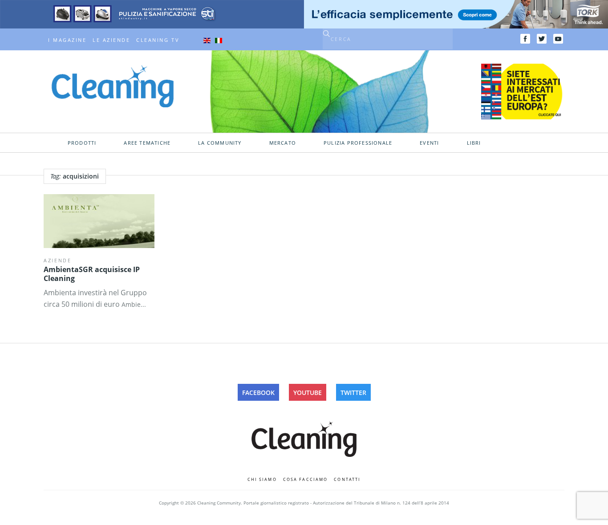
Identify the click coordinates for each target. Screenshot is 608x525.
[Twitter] (541, 38)
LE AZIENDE (111, 40)
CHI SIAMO (262, 479)
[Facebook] (525, 38)
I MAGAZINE (67, 40)
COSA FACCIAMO (305, 479)
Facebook (258, 392)
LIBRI (474, 143)
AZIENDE (58, 260)
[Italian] (218, 40)
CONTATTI (347, 479)
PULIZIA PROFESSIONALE (358, 143)
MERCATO (282, 143)
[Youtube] (558, 38)
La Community (219, 143)
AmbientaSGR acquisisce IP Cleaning (92, 274)
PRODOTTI (82, 143)
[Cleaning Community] (112, 85)
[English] (207, 40)
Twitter (353, 392)
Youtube (307, 392)
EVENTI (429, 143)
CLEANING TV (157, 40)
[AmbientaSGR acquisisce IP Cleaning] (99, 221)
